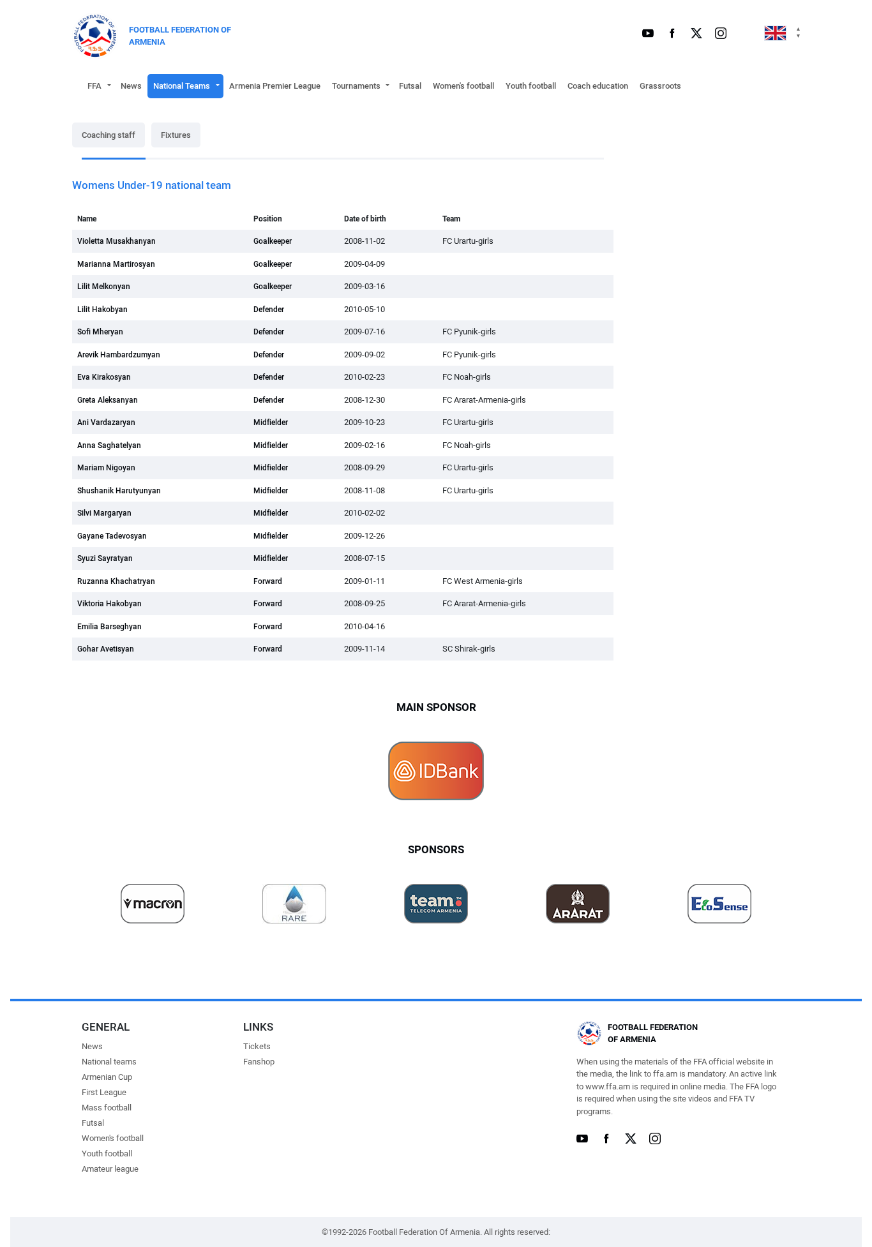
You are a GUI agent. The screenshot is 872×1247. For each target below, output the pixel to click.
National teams (109, 1061)
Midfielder (270, 422)
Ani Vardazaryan (106, 422)
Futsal (410, 86)
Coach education (598, 86)
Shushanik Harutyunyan (119, 490)
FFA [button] (94, 86)
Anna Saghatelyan (109, 445)
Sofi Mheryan (100, 331)
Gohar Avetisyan (105, 649)
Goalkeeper (272, 241)
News (131, 86)
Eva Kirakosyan (104, 377)
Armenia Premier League (274, 86)
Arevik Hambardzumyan (118, 354)
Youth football (531, 86)
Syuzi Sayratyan (105, 558)
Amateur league (110, 1169)
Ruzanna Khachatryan (116, 581)
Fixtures (176, 135)
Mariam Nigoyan (106, 467)
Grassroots (660, 86)
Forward (267, 581)
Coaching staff (108, 135)
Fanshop (258, 1061)
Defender (268, 309)
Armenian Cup (107, 1077)
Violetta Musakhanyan (116, 241)
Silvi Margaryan (104, 513)
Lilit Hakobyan (102, 309)
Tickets (257, 1046)
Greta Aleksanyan (107, 400)
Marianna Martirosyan (116, 264)
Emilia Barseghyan (109, 626)
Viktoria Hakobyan (109, 603)
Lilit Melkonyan (103, 286)
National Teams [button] (181, 86)
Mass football (107, 1107)
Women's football (463, 86)
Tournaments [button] (356, 86)
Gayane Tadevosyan (112, 536)
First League (104, 1092)
